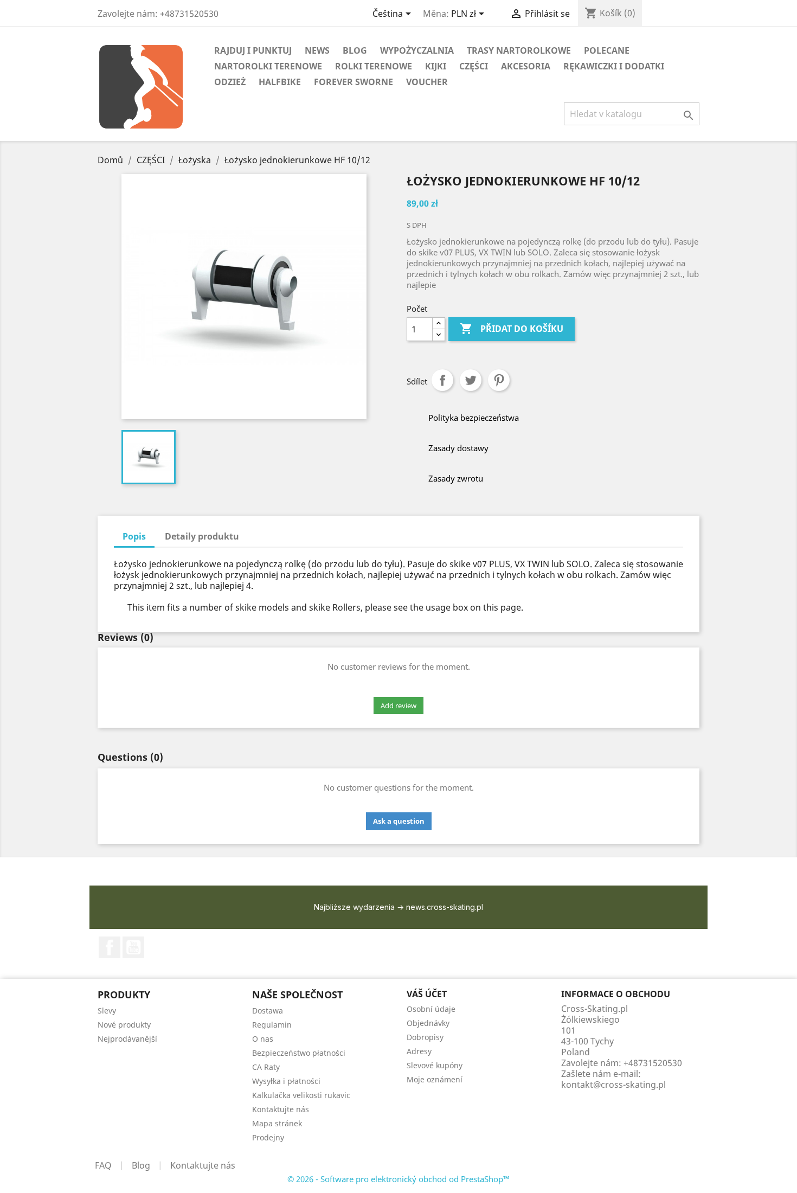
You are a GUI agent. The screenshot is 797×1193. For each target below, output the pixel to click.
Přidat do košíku (511, 328)
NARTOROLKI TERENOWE (268, 66)
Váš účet (427, 994)
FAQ (103, 1165)
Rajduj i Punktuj (253, 50)
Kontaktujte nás (280, 1109)
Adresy (419, 1051)
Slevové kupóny (434, 1065)
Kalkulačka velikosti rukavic (301, 1095)
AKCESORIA (525, 66)
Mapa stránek (277, 1123)
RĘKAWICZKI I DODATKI (613, 66)
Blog (141, 1165)
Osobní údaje (431, 1009)
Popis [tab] (134, 536)
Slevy (107, 1010)
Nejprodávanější (127, 1039)
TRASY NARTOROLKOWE (519, 50)
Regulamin (272, 1024)
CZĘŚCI (473, 66)
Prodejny (268, 1137)
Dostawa (267, 1010)
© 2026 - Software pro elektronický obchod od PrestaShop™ (398, 1178)
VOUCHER (427, 82)
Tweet (470, 380)
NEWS (317, 50)
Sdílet (442, 380)
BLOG (355, 50)
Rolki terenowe (373, 66)
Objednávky (428, 1023)
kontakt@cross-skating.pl (613, 1085)
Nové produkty (124, 1024)
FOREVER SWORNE (353, 82)
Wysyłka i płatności (286, 1081)
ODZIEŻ (230, 82)
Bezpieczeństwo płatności (298, 1053)
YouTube (133, 947)
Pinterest (499, 380)
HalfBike (280, 82)
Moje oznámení (434, 1079)
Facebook (109, 947)
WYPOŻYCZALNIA (417, 50)
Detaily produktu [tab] (202, 536)
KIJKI (435, 66)
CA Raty (266, 1067)
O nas (262, 1039)
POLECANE (606, 50)
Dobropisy (425, 1037)
